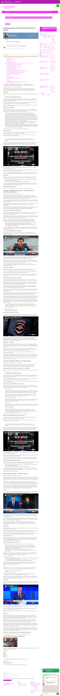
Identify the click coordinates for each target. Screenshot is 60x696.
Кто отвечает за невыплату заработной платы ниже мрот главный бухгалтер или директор (54, 57)
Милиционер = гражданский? (11, 68)
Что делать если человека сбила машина (14, 658)
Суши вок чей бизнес (54, 37)
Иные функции (9, 76)
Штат (8, 79)
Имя (4, 674)
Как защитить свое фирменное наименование (48, 50)
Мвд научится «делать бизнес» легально (13, 67)
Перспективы (9, 61)
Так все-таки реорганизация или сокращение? (14, 64)
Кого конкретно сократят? (11, 65)
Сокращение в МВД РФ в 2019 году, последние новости (13, 69)
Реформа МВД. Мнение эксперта (12, 62)
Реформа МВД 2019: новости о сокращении (12, 82)
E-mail (4, 676)
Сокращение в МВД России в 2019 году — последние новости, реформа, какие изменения (19, 63)
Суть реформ (9, 58)
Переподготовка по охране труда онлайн (47, 52)
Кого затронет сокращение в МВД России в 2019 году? (15, 71)
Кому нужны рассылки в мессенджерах (47, 49)
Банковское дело (9, 17)
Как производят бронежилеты (45, 51)
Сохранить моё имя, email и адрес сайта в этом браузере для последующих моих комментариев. (19, 678)
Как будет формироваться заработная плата (14, 78)
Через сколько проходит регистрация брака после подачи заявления (53, 65)
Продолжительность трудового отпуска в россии (47, 85)
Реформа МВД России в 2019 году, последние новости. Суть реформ (17, 70)
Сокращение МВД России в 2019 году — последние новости (14, 57)
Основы (8, 75)
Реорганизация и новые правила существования (14, 66)
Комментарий (5, 673)
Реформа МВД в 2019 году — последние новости (12, 74)
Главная (7, 12)
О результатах (9, 80)
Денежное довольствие (10, 77)
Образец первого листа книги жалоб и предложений (53, 61)
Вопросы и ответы (9, 19)
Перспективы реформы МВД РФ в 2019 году (14, 73)
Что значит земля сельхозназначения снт (51, 46)
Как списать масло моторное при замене (46, 42)
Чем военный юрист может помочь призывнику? (52, 48)
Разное (43, 93)
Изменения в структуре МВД (11, 59)
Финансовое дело (9, 15)
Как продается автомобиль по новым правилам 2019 (16, 659)
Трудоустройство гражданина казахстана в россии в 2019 (53, 70)
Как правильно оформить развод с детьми (47, 53)
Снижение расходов (10, 60)
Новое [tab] (44, 30)
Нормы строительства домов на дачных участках (52, 35)
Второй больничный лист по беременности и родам (54, 88)
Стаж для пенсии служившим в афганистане (39, 683)
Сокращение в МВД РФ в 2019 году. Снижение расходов (15, 72)
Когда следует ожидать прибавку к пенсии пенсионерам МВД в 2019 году (18, 81)
